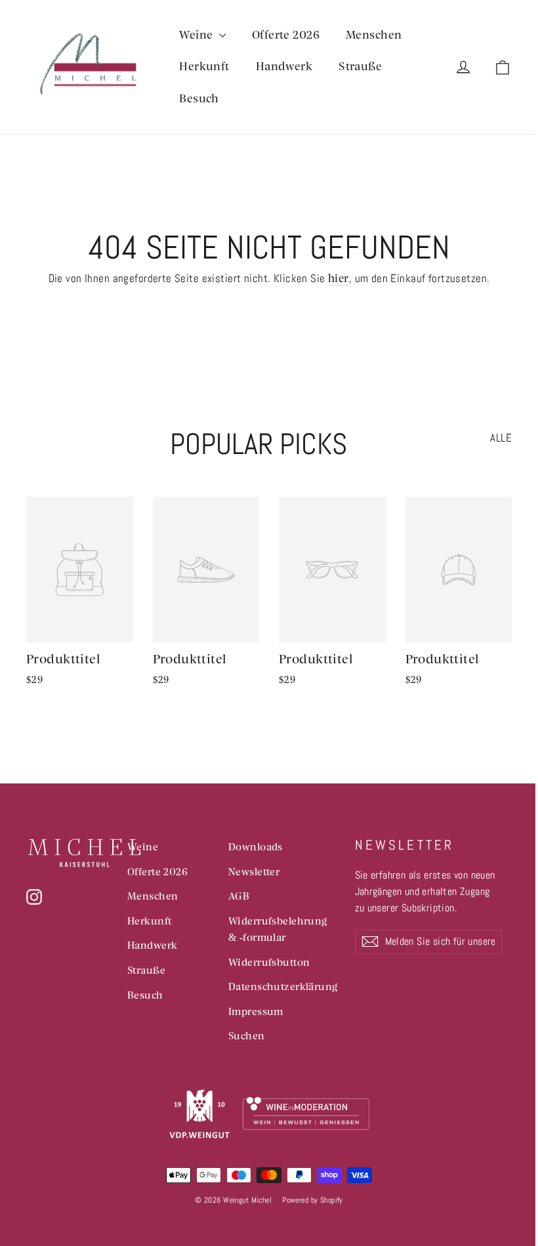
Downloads (255, 846)
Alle (501, 437)
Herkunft (204, 65)
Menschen (374, 34)
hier (338, 278)
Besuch (199, 98)
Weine (197, 34)
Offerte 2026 (286, 34)
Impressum (255, 1011)
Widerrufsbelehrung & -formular (277, 929)
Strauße (360, 65)
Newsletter (253, 871)
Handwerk (284, 65)
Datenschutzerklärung (281, 986)
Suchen (246, 1035)
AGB (238, 895)
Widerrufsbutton (269, 961)
